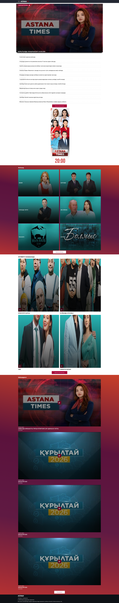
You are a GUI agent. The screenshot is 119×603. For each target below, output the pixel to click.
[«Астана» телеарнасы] (25, 1)
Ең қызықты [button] (59, 592)
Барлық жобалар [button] (59, 252)
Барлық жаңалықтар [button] (59, 105)
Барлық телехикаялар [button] (59, 372)
